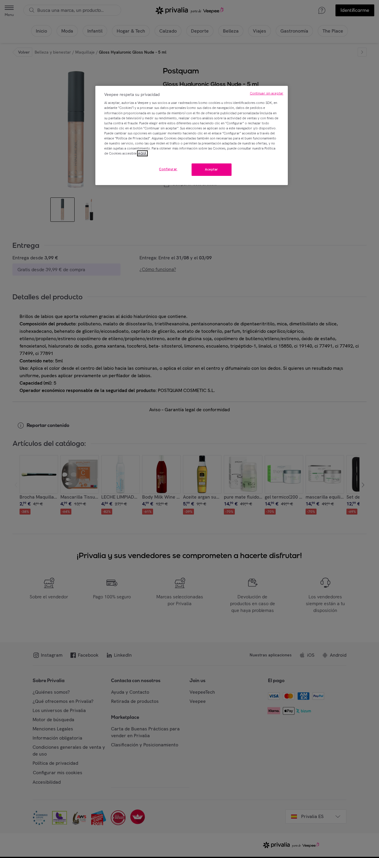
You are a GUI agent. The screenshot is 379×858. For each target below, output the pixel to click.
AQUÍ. (142, 153)
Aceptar (211, 169)
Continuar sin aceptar (266, 93)
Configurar (168, 169)
